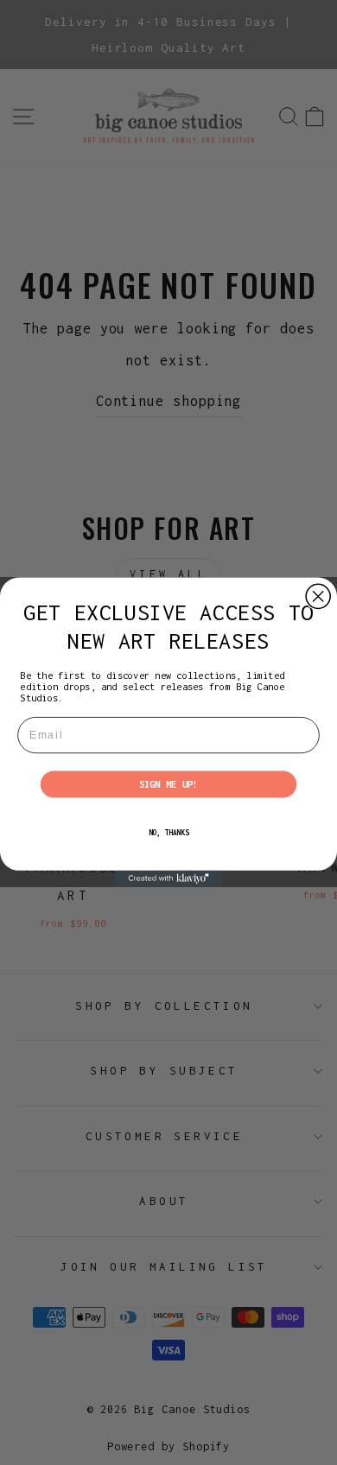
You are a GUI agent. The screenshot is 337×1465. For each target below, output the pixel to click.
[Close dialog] (318, 597)
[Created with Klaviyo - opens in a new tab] (169, 879)
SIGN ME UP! (169, 784)
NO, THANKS (169, 833)
